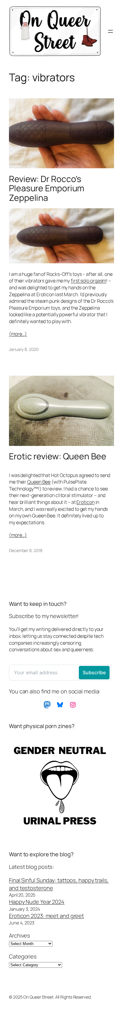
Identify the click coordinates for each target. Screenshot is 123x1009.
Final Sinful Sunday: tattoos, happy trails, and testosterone (59, 884)
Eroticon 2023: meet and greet (46, 916)
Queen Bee (38, 481)
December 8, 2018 (25, 550)
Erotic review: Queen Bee (57, 456)
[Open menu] (110, 31)
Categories (23, 956)
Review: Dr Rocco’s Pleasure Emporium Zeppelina (46, 188)
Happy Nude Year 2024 (36, 902)
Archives (19, 935)
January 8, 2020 (24, 349)
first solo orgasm (88, 280)
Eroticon (85, 502)
